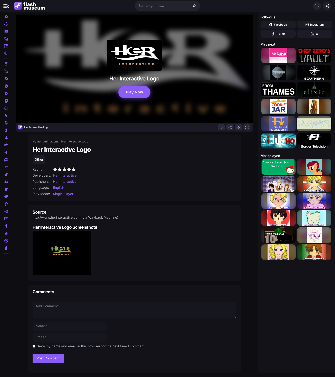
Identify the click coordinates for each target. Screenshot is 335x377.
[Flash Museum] (29, 6)
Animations (51, 141)
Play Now (134, 92)
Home (37, 141)
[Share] (229, 127)
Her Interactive (65, 175)
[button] (6, 5)
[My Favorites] (317, 6)
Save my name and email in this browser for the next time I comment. (91, 346)
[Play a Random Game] (327, 6)
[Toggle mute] (238, 127)
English (58, 188)
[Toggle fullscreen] (246, 127)
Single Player (63, 194)
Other (39, 159)
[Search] (194, 5)
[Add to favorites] (221, 127)
